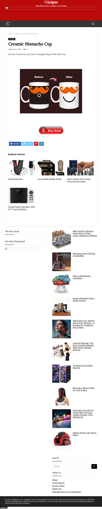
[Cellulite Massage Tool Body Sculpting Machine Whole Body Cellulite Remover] (61, 351)
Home (10, 34)
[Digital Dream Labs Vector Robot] (61, 441)
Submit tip (56, 489)
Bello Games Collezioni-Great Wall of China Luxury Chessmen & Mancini (85, 233)
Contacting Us (58, 483)
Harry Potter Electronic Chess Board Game (79, 180)
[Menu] (8, 24)
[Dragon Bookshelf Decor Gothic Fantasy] (61, 306)
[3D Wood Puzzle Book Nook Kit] (61, 373)
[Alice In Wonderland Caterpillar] (61, 284)
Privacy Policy (58, 486)
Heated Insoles (15, 179)
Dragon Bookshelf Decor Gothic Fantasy (83, 299)
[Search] (93, 24)
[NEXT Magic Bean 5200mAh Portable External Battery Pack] (99, 503)
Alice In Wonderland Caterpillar (82, 277)
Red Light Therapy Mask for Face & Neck (83, 389)
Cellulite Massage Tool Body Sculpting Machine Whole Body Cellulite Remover (83, 346)
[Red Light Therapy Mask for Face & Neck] (61, 396)
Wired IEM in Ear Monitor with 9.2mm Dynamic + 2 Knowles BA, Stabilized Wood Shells (84, 324)
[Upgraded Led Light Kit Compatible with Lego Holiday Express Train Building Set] (61, 418)
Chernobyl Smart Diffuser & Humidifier (84, 254)
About (55, 480)
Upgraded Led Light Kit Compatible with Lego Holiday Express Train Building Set (83, 413)
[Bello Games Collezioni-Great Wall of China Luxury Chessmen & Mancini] (61, 239)
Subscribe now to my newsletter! (66, 492)
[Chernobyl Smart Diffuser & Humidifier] (61, 261)
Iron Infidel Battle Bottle (50, 179)
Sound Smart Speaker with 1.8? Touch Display (21, 208)
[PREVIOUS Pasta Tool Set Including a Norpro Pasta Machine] (2, 503)
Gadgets (17, 34)
